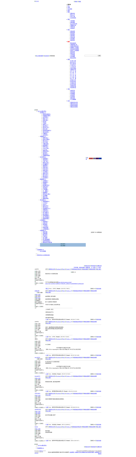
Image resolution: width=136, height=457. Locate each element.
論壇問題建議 (47, 240)
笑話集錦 (45, 177)
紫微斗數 (45, 120)
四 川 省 (73, 71)
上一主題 (93, 267)
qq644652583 (38, 409)
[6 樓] (47, 407)
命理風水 (43, 112)
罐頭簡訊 (72, 40)
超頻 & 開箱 (46, 139)
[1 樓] (47, 319)
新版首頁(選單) (74, 105)
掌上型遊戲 (46, 217)
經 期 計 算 (73, 80)
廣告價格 (72, 22)
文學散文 (45, 180)
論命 (69, 41)
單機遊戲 (45, 209)
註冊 (69, 7)
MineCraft (45, 205)
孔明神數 (72, 54)
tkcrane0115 (37, 376)
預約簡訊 (72, 35)
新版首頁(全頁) (74, 102)
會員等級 (72, 92)
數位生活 (45, 140)
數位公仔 (72, 14)
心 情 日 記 (73, 65)
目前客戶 (72, 28)
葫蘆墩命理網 (47, 115)
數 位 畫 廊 (73, 63)
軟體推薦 (45, 145)
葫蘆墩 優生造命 (74, 46)
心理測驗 (45, 189)
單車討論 (45, 167)
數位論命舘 (73, 43)
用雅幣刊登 (73, 25)
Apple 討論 (46, 148)
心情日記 (45, 236)
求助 (69, 89)
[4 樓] (47, 374)
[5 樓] (47, 391)
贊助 (69, 11)
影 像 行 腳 (73, 60)
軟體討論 (45, 146)
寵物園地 (45, 192)
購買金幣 (72, 32)
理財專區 (45, 188)
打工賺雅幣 (73, 99)
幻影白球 (37, 290)
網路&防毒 (46, 151)
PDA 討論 (45, 142)
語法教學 (72, 95)
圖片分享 (45, 174)
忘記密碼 (70, 9)
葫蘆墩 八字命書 (74, 47)
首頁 (69, 100)
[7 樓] (47, 424)
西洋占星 (45, 129)
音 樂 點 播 (73, 83)
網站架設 (45, 154)
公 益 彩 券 (73, 66)
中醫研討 (45, 133)
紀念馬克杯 (73, 17)
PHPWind (41, 450)
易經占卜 (45, 124)
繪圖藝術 (45, 182)
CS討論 (45, 202)
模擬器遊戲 (46, 218)
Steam (44, 204)
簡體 (100, 158)
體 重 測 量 (73, 81)
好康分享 (45, 223)
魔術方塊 (45, 197)
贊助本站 (72, 13)
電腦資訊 (43, 136)
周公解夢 (72, 56)
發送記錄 (72, 37)
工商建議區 (46, 229)
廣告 (69, 19)
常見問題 (72, 96)
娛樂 (69, 59)
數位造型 (45, 234)
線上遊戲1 (46, 212)
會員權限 (72, 93)
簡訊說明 (72, 31)
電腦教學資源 (46, 155)
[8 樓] (47, 440)
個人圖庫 (45, 237)
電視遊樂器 (46, 215)
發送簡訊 (72, 34)
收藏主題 (87, 267)
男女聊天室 (73, 87)
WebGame (45, 211)
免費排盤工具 (73, 44)
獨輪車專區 (46, 198)
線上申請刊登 (73, 23)
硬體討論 (45, 137)
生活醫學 (45, 164)
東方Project (45, 206)
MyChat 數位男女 (42, 111)
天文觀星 (45, 171)
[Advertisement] (93, 261)
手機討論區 (46, 143)
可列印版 (76, 267)
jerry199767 (37, 357)
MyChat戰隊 (43, 251)
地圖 (97, 158)
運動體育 (45, 165)
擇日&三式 (46, 127)
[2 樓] (47, 336)
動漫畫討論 (46, 185)
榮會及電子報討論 (47, 242)
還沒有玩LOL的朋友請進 (43, 255)
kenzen (36, 426)
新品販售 (45, 224)
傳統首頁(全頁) (74, 103)
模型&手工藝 (46, 194)
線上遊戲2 (46, 214)
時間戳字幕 (73, 86)
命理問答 (45, 117)
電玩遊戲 (43, 200)
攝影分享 (45, 173)
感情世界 (45, 159)
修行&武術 (46, 132)
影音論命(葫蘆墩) (74, 49)
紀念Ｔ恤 (72, 16)
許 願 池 (73, 77)
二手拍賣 (45, 226)
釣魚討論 (45, 168)
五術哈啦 (45, 134)
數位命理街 (73, 57)
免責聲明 (72, 452)
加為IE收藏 (82, 267)
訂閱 (94, 158)
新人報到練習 (46, 239)
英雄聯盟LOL (46, 208)
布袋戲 (45, 183)
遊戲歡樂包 (46, 201)
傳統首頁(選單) (74, 106)
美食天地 (45, 186)
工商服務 (42, 220)
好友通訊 (72, 38)
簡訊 (69, 29)
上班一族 (45, 161)
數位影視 (45, 176)
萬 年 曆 (73, 78)
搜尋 (69, 10)
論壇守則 (72, 90)
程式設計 (45, 152)
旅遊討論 (45, 170)
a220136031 (37, 393)
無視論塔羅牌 (47, 130)
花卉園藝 (45, 195)
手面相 (44, 123)
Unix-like (45, 149)
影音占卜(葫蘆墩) (74, 50)
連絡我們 (97, 452)
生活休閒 (43, 157)
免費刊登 (72, 26)
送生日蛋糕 (73, 68)
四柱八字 (45, 118)
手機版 (91, 158)
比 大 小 (73, 74)
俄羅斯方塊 (73, 69)
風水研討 (45, 126)
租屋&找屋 (45, 227)
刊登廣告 (72, 20)
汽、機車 (45, 191)
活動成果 (45, 233)
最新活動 (72, 97)
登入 (69, 6)
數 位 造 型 (73, 62)
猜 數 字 (73, 72)
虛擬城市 (45, 221)
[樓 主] (47, 288)
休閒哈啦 (45, 158)
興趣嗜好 (43, 179)
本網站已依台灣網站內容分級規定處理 (84, 452)
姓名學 (44, 121)
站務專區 (43, 230)
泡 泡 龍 (73, 75)
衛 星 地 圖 (73, 84)
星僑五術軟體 (47, 114)
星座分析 (72, 53)
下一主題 (98, 267)
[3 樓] (47, 355)
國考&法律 (46, 162)
